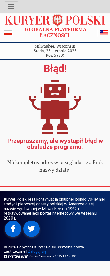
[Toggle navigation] (11, 6)
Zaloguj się (37, 251)
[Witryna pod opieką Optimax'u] (16, 256)
